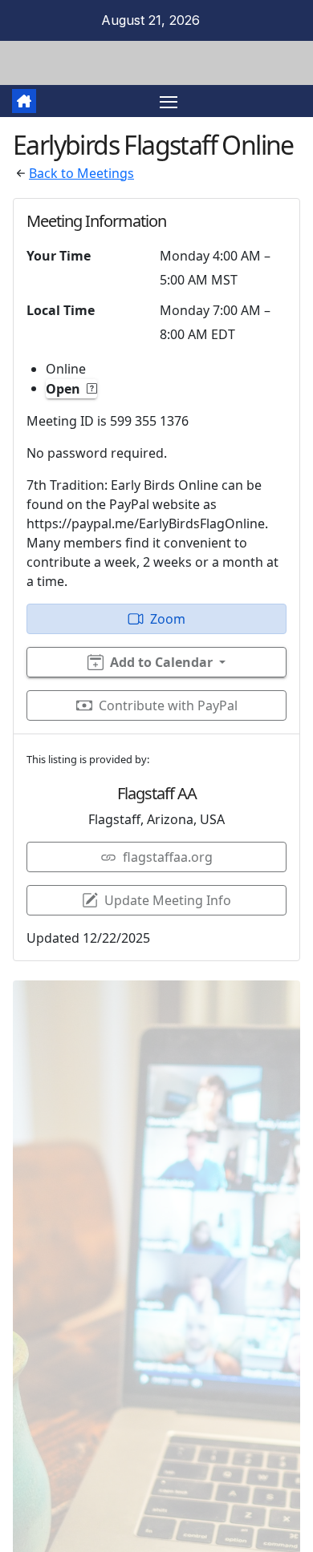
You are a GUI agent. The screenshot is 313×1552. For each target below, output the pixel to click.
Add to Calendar (161, 662)
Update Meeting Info (167, 900)
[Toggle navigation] (168, 101)
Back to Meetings (81, 173)
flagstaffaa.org (168, 857)
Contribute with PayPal (168, 705)
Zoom (167, 619)
